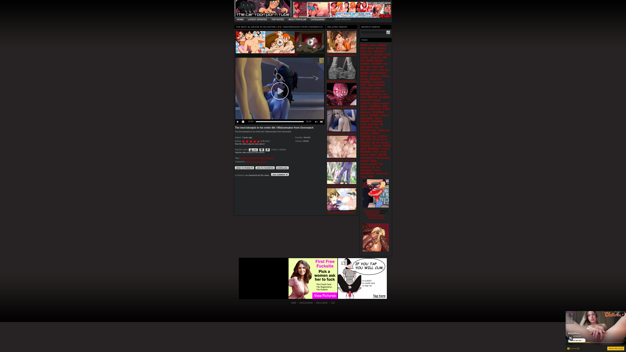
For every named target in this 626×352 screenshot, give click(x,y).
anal (370, 176)
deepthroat (367, 173)
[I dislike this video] (261, 149)
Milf (362, 60)
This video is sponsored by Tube (280, 54)
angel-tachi (366, 100)
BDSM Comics (372, 213)
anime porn (379, 90)
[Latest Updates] (257, 19)
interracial (366, 170)
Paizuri (376, 170)
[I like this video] (253, 149)
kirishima (385, 76)
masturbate (378, 82)
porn (374, 136)
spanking (384, 115)
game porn (374, 76)
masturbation (367, 157)
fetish (375, 151)
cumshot (378, 54)
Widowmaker (258, 158)
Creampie (378, 111)
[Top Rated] (277, 19)
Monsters (365, 69)
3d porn (365, 142)
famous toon (374, 109)
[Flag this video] (268, 149)
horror (364, 75)
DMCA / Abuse (322, 302)
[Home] (240, 19)
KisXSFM (364, 161)
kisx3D (363, 109)
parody (364, 72)
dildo (385, 105)
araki (384, 57)
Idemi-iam (365, 112)
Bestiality (365, 133)
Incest (375, 66)
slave (375, 70)
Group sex (375, 78)
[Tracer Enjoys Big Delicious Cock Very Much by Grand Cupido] (341, 42)
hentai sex (383, 130)
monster (365, 145)
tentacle (364, 121)
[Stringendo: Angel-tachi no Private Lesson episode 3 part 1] (341, 68)
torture (363, 176)
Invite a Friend (306, 302)
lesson (364, 106)
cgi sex (376, 142)
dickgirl (373, 154)
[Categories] (317, 19)
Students (365, 151)
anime (375, 133)
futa (381, 163)
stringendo (366, 87)
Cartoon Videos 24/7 (343, 19)
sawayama (375, 57)
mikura (372, 45)
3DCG (378, 118)
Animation (377, 121)
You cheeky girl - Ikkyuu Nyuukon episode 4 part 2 (348, 212)
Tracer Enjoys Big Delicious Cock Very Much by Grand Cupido (353, 55)
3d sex (364, 79)
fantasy (379, 60)
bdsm (363, 44)
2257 (333, 302)
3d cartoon (384, 97)
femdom (376, 93)
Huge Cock (373, 124)
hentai (369, 60)
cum (368, 66)
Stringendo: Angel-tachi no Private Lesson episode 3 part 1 (352, 81)
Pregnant (376, 145)
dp (373, 167)
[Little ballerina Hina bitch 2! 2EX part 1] (341, 94)
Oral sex (372, 96)
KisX (385, 63)
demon (364, 115)
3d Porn (249, 162)
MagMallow (366, 54)
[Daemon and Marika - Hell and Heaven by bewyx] (341, 147)
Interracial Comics (372, 211)
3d (381, 124)
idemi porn (379, 51)
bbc (362, 66)
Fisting (363, 85)
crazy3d (364, 155)
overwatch (269, 158)
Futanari (365, 136)
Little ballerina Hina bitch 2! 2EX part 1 (343, 107)
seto (381, 66)
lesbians (365, 63)
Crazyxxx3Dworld (368, 164)
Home (293, 302)
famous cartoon (380, 103)
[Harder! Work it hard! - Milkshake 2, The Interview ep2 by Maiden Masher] (341, 121)
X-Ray (386, 108)
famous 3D (378, 139)
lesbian (374, 115)
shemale (376, 63)
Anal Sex (384, 69)
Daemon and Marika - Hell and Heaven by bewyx (347, 160)
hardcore (365, 167)
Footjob (384, 148)
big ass (371, 48)
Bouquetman (383, 157)
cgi (386, 139)
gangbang (375, 105)
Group (383, 151)
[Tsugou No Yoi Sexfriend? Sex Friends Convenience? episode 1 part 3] (341, 173)
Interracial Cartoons (376, 215)
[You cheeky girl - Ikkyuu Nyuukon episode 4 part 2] (341, 199)
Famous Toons (260, 162)
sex (378, 167)
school (363, 124)
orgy (369, 51)
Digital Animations (376, 85)
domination (366, 118)
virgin (373, 160)
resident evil (381, 173)
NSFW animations (378, 73)
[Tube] (280, 52)
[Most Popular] (297, 19)
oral (250, 158)
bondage (373, 148)
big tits (383, 154)
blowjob (243, 158)
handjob (365, 81)
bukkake (385, 142)
